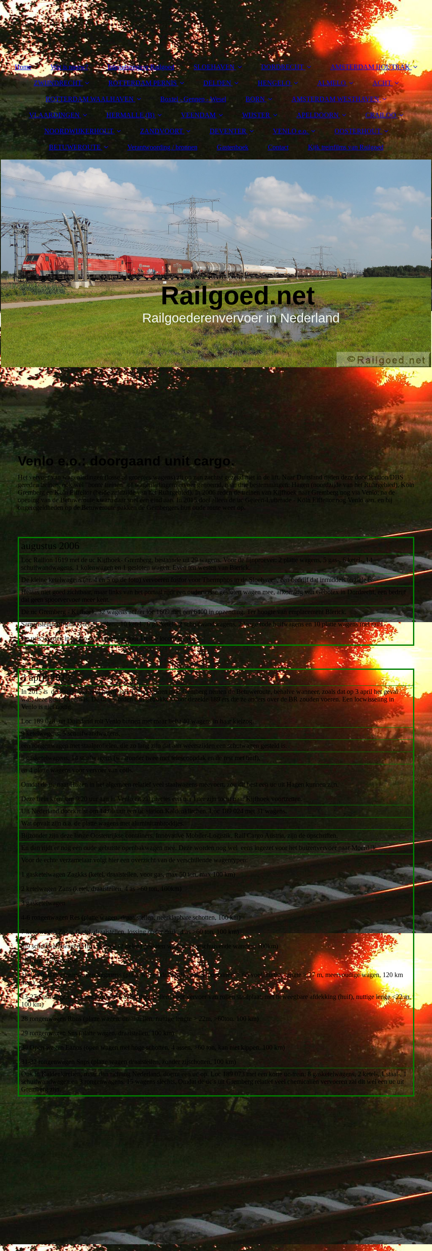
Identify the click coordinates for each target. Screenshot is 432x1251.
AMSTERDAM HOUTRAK (370, 66)
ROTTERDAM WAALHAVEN (90, 99)
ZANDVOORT (161, 131)
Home (23, 66)
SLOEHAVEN (214, 66)
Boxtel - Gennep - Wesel (193, 99)
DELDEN (217, 83)
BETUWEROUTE (75, 147)
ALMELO (331, 83)
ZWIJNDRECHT (58, 83)
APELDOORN (318, 115)
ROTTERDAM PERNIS (142, 83)
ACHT (382, 83)
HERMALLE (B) (130, 115)
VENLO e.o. (290, 131)
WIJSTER (256, 115)
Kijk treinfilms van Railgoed (345, 147)
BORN (255, 99)
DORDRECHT (282, 66)
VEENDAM (198, 115)
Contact (278, 147)
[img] (216, 263)
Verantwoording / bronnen (162, 147)
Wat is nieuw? (69, 66)
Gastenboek (232, 147)
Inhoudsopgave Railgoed (141, 66)
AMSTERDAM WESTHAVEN (335, 99)
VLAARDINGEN (54, 115)
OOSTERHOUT (358, 131)
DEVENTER (228, 131)
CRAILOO (380, 115)
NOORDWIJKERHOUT (78, 131)
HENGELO (274, 83)
